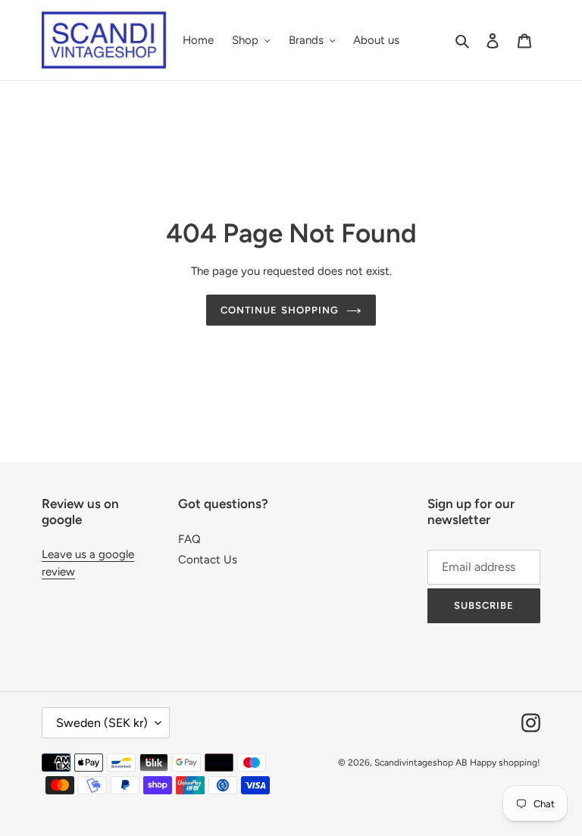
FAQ (189, 539)
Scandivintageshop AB (420, 762)
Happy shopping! (505, 762)
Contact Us (207, 559)
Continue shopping (280, 310)
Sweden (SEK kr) (102, 723)
